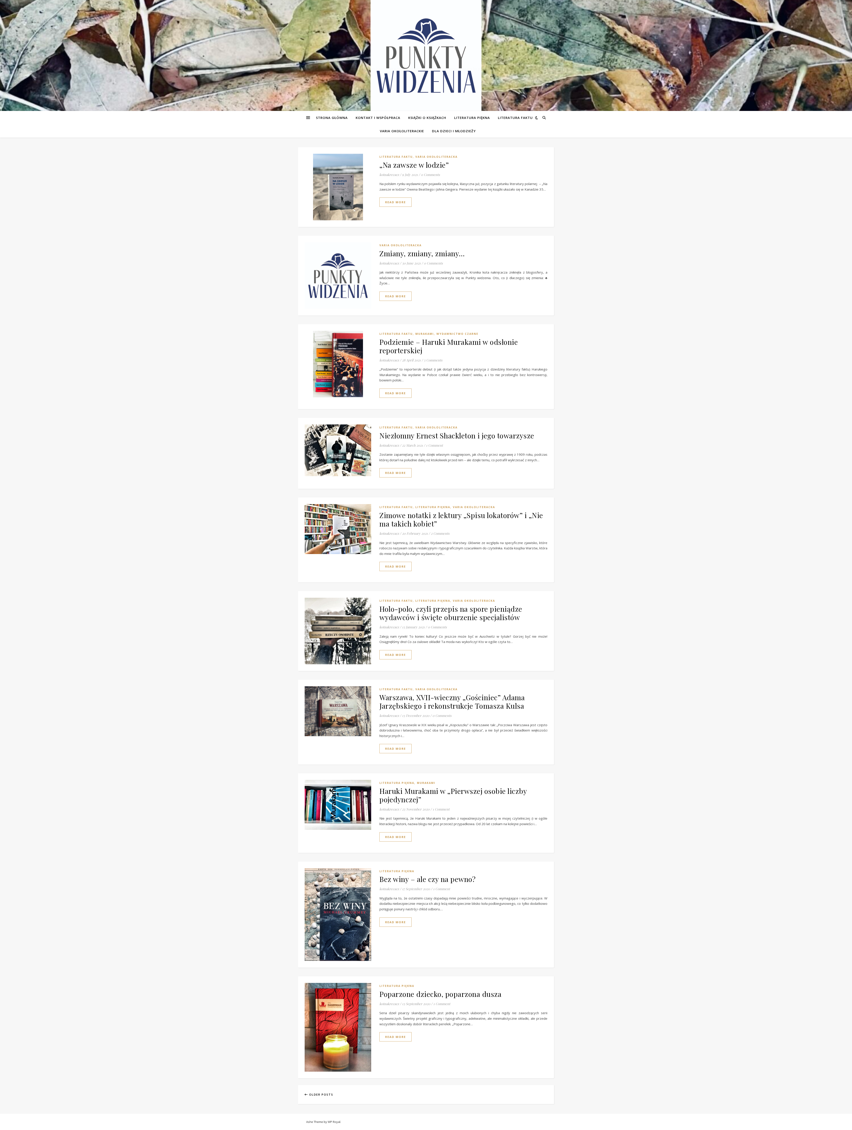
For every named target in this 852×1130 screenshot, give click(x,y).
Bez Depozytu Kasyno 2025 (22, 57)
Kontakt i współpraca (378, 117)
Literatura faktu (515, 117)
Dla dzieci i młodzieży (454, 131)
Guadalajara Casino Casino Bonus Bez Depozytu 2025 (41, 15)
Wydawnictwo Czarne (457, 334)
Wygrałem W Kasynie (16, 26)
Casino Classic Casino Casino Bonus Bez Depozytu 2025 (42, 97)
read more (395, 202)
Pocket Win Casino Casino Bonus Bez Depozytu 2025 (40, 86)
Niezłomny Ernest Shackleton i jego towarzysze (456, 435)
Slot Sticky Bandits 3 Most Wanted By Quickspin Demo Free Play (49, 108)
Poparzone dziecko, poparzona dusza (440, 994)
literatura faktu (396, 157)
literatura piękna (432, 507)
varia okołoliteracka (436, 157)
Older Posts (320, 1094)
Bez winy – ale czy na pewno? (427, 879)
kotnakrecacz (389, 174)
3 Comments (433, 360)
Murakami (424, 334)
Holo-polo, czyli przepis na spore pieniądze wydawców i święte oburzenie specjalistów (450, 613)
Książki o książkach (427, 117)
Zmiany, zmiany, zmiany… (422, 253)
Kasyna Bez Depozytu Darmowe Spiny (31, 47)
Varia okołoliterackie (402, 131)
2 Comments (440, 533)
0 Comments (430, 174)
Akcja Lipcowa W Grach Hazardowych (28, 20)
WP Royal (334, 1122)
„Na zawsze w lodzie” (414, 165)
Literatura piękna (472, 117)
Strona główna (332, 117)
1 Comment (434, 445)
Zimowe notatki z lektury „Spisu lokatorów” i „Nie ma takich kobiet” (461, 519)
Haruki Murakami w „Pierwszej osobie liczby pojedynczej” (453, 795)
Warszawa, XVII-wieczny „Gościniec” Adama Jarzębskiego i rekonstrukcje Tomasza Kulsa (452, 701)
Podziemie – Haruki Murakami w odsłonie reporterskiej (448, 346)
